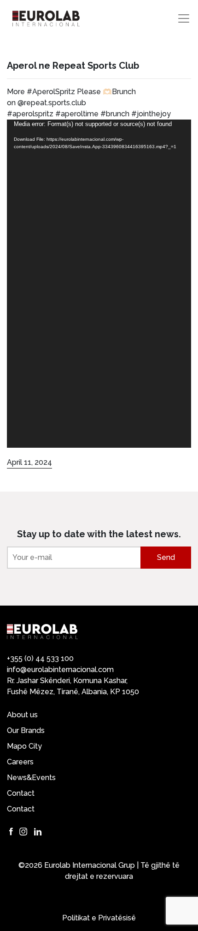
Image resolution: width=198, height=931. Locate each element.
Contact (21, 793)
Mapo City (24, 746)
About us (22, 714)
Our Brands (26, 730)
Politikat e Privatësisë (99, 917)
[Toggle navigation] (183, 18)
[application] (99, 284)
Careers (20, 761)
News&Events (31, 777)
